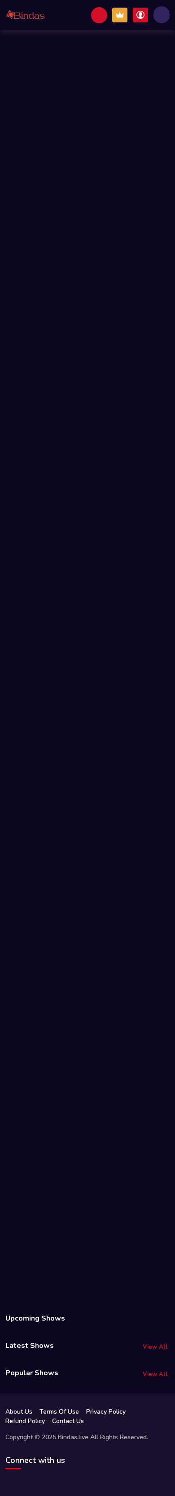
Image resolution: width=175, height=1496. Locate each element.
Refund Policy (25, 1421)
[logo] (25, 15)
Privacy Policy (106, 1411)
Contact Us (68, 1421)
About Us (18, 1411)
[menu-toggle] (161, 14)
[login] (140, 15)
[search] (99, 15)
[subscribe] (119, 15)
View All (155, 1347)
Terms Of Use (59, 1411)
